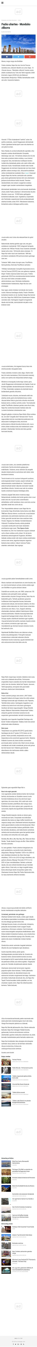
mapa (27, 173)
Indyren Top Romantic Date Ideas (22, 1235)
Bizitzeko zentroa (17, 1243)
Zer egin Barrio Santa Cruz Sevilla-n (23, 1199)
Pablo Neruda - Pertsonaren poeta (22, 1068)
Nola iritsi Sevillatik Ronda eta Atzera (23, 1186)
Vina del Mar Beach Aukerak (20, 1084)
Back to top (18, 1338)
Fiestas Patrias (16, 1059)
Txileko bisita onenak (18, 1092)
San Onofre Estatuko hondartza (21, 1207)
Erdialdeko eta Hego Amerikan (9, 20)
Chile (19, 20)
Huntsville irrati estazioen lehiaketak (23, 1194)
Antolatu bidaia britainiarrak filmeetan (23, 1177)
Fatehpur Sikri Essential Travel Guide (23, 1227)
